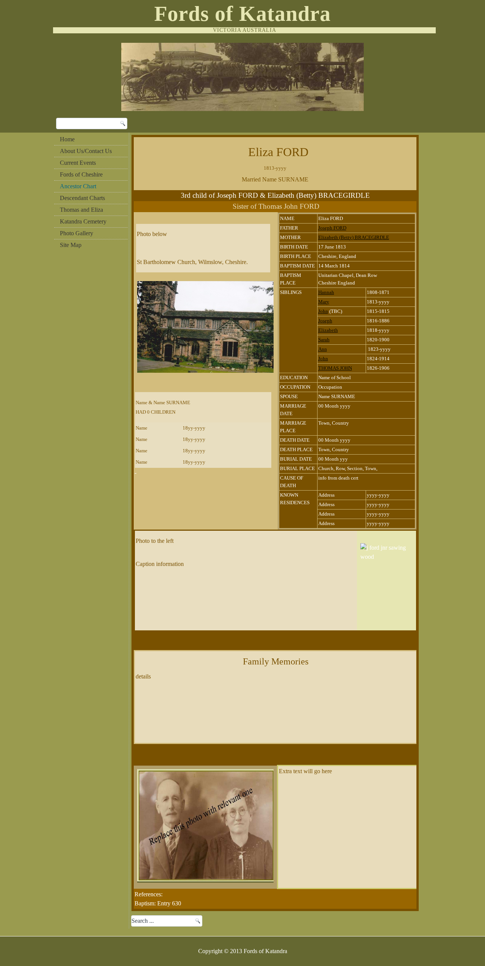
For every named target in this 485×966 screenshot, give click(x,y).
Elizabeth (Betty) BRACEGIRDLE (353, 237)
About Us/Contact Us (86, 151)
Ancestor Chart (78, 186)
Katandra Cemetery (83, 221)
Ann (322, 349)
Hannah (326, 292)
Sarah (324, 339)
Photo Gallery (76, 233)
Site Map (70, 245)
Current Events (78, 162)
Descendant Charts (82, 198)
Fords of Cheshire (81, 174)
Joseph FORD (332, 228)
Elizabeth (328, 330)
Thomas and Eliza (81, 209)
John (323, 311)
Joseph (325, 321)
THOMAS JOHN (335, 368)
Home (67, 139)
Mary (323, 302)
